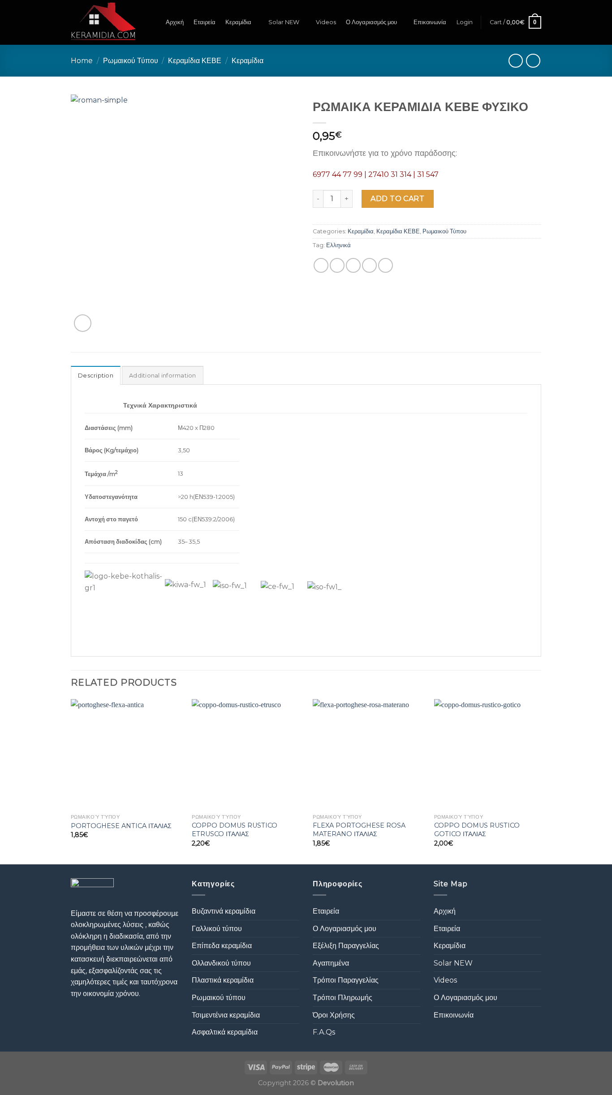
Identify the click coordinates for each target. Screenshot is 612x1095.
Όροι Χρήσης (334, 1015)
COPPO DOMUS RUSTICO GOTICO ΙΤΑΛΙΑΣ (477, 829)
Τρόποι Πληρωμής (342, 997)
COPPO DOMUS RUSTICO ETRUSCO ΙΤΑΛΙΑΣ (234, 829)
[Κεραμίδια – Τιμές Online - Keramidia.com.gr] (103, 22)
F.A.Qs (324, 1032)
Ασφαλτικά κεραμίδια (225, 1032)
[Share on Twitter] (337, 265)
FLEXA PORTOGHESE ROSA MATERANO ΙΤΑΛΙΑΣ (359, 829)
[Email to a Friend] (353, 265)
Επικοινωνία (430, 22)
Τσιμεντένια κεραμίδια (226, 1015)
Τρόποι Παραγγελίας (346, 980)
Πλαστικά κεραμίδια (223, 980)
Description (95, 375)
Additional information (162, 375)
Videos (326, 22)
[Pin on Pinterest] (369, 265)
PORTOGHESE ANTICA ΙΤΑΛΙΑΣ (121, 826)
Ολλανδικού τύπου (221, 963)
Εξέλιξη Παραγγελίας (346, 945)
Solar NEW (283, 22)
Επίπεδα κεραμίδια (222, 945)
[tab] (96, 375)
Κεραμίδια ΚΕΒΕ (194, 60)
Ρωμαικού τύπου (219, 997)
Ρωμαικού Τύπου (130, 60)
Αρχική (175, 22)
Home (82, 60)
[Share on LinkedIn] (385, 265)
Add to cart (397, 198)
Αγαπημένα (331, 963)
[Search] (152, 22)
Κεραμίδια (238, 22)
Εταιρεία (204, 22)
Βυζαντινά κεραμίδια (223, 911)
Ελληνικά (338, 245)
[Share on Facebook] (321, 265)
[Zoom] (82, 323)
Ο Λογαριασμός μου (371, 22)
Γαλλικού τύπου (217, 928)
